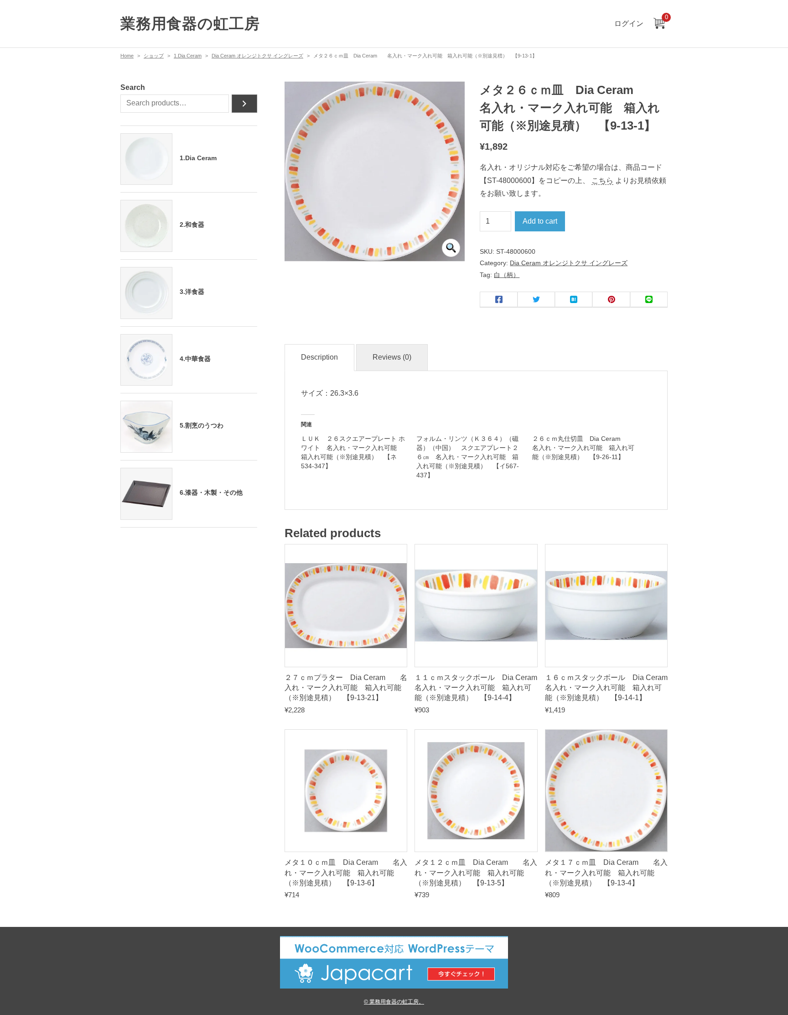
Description (319, 357)
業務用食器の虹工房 (189, 23)
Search (132, 87)
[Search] (244, 103)
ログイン (628, 23)
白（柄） (506, 274)
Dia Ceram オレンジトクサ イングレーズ (257, 55)
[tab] (319, 357)
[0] (658, 24)
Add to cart (540, 221)
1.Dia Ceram (188, 55)
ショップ (154, 55)
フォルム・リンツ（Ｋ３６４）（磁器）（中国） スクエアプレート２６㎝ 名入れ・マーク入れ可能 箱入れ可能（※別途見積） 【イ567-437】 (467, 457)
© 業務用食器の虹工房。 (394, 1002)
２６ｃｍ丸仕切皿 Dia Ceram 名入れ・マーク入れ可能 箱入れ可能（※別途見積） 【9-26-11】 (583, 447)
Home (127, 55)
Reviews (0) (392, 357)
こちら (602, 180)
